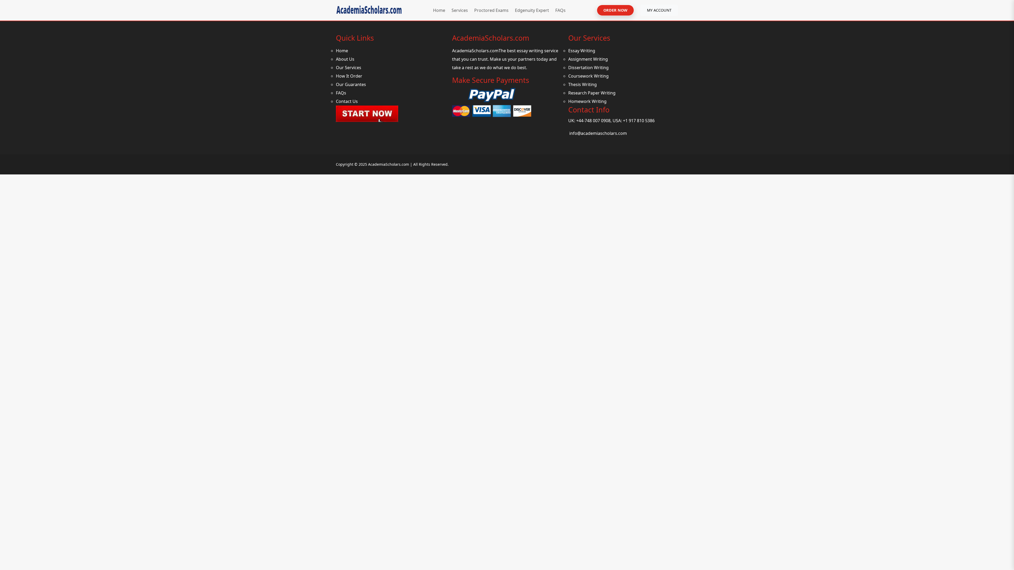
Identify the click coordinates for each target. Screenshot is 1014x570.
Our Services (348, 67)
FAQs (560, 10)
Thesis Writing (582, 84)
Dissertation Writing (588, 67)
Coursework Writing (588, 76)
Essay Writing (581, 51)
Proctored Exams (491, 10)
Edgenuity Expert (532, 10)
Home (439, 10)
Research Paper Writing (592, 93)
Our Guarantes (351, 84)
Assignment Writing (588, 59)
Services (460, 10)
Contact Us (347, 101)
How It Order (349, 76)
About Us (345, 59)
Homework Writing (587, 101)
